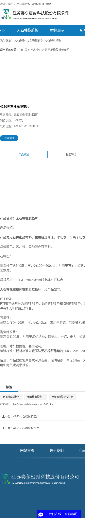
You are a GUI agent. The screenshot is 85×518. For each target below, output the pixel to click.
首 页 (24, 49)
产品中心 (36, 49)
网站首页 (27, 450)
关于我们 (56, 450)
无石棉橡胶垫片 (35, 396)
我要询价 (9, 138)
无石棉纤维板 (52, 40)
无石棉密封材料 (11, 396)
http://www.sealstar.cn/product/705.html (32, 404)
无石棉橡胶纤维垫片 (57, 49)
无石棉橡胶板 (27, 30)
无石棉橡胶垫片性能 (62, 396)
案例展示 (57, 30)
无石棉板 (20, 40)
